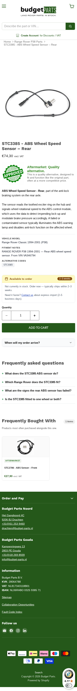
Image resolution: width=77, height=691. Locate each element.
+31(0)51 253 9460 (13, 523)
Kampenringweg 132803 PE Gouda (13, 548)
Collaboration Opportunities (18, 604)
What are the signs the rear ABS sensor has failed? (38, 390)
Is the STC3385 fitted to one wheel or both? (33, 399)
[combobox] (34, 26)
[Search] (70, 26)
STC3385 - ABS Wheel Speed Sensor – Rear (30, 44)
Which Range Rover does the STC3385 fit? (32, 382)
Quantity (7, 307)
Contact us (27, 295)
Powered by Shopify (38, 680)
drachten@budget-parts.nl (17, 528)
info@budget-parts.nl (14, 559)
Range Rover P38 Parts (28, 41)
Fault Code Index (12, 611)
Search (38, 672)
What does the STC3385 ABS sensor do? (31, 373)
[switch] (68, 685)
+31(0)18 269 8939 (13, 554)
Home (7, 41)
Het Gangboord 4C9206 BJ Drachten (13, 517)
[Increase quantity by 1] (34, 315)
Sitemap (7, 597)
